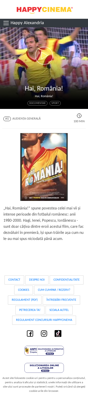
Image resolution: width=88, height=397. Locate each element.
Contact (14, 280)
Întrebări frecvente (61, 300)
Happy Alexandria (26, 23)
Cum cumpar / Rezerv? (54, 290)
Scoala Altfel (59, 310)
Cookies (23, 290)
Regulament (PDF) (25, 300)
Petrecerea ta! (30, 310)
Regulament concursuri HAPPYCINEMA (44, 320)
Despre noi (37, 280)
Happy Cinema (44, 9)
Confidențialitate (66, 280)
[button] (44, 55)
